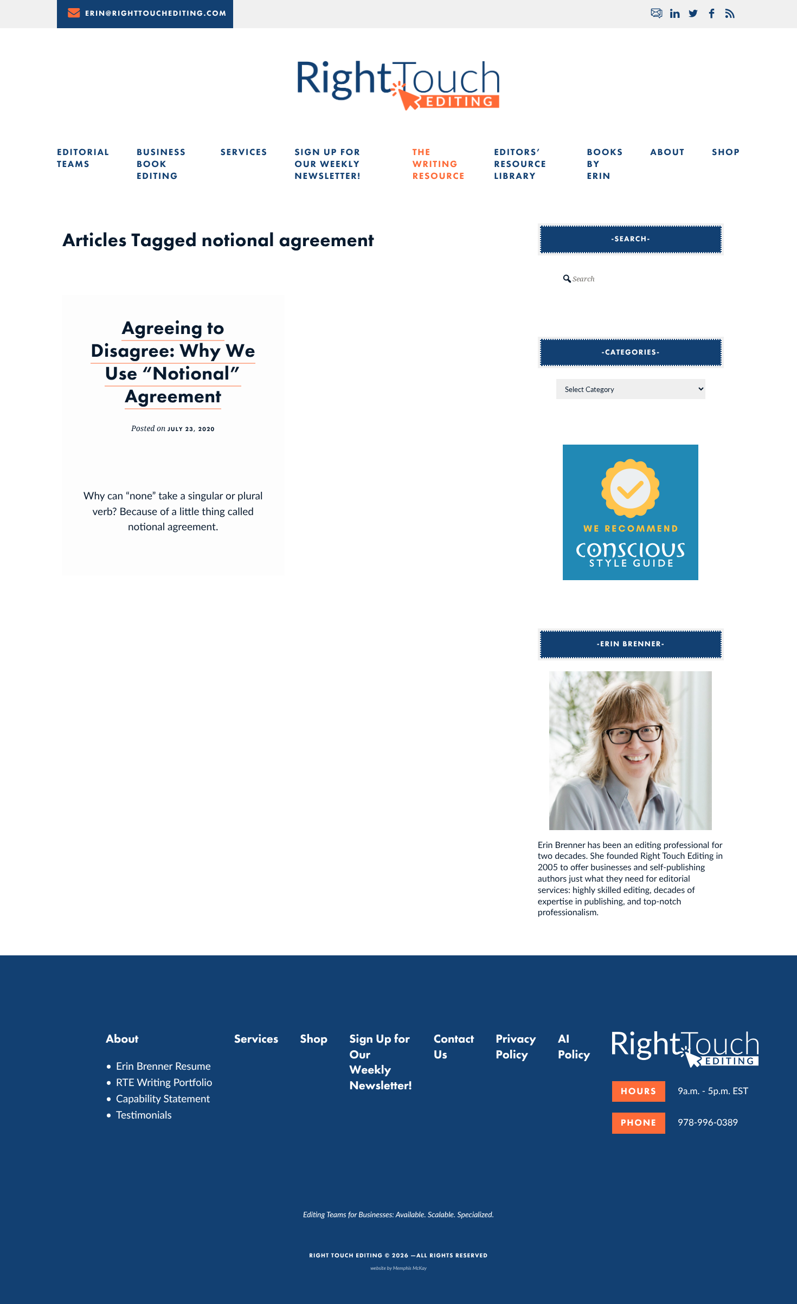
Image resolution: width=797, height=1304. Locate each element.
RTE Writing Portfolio (164, 1082)
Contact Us (454, 1046)
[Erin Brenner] (631, 751)
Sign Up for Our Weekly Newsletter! (327, 164)
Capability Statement (163, 1098)
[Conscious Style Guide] (630, 576)
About (667, 152)
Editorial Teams (83, 158)
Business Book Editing (161, 164)
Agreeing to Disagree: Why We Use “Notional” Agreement (173, 362)
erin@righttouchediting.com (156, 13)
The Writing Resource (439, 164)
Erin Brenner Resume (163, 1065)
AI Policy (574, 1046)
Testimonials (144, 1114)
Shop (726, 152)
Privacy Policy (516, 1046)
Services (243, 152)
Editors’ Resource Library (520, 164)
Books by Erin (605, 164)
